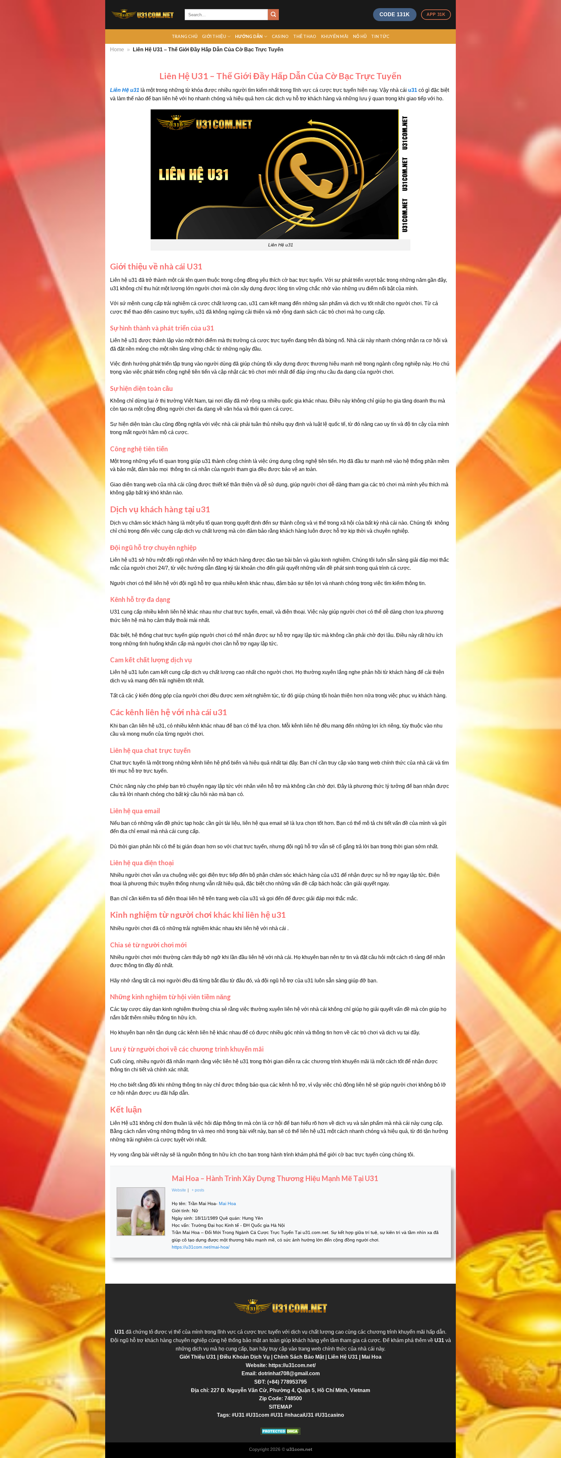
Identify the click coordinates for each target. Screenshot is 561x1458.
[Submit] (273, 14)
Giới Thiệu (214, 36)
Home (117, 49)
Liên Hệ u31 (124, 90)
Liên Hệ (343, 1357)
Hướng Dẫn (249, 36)
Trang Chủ (184, 36)
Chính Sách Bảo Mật (299, 1357)
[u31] (142, 15)
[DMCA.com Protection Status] (280, 1431)
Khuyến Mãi (335, 36)
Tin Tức (380, 36)
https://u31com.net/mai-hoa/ (201, 1247)
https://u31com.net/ (292, 1365)
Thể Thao (304, 36)
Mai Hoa (371, 1357)
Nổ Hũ (360, 36)
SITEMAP (280, 1407)
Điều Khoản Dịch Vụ (245, 1357)
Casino (280, 36)
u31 (412, 90)
